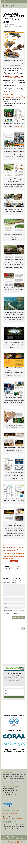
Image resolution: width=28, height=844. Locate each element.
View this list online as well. (19, 502)
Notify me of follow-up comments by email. (14, 610)
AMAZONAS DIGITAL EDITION (14, 78)
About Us (16, 838)
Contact (21, 838)
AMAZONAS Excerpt (7, 26)
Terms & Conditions (7, 801)
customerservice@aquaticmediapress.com (13, 818)
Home (8, 836)
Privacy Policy (6, 799)
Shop (18, 836)
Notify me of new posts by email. (12, 613)
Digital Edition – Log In (8, 838)
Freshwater (14, 26)
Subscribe (13, 836)
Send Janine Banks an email (14, 477)
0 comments (20, 26)
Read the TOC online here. (18, 126)
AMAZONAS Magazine (9, 24)
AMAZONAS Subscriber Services (11, 813)
